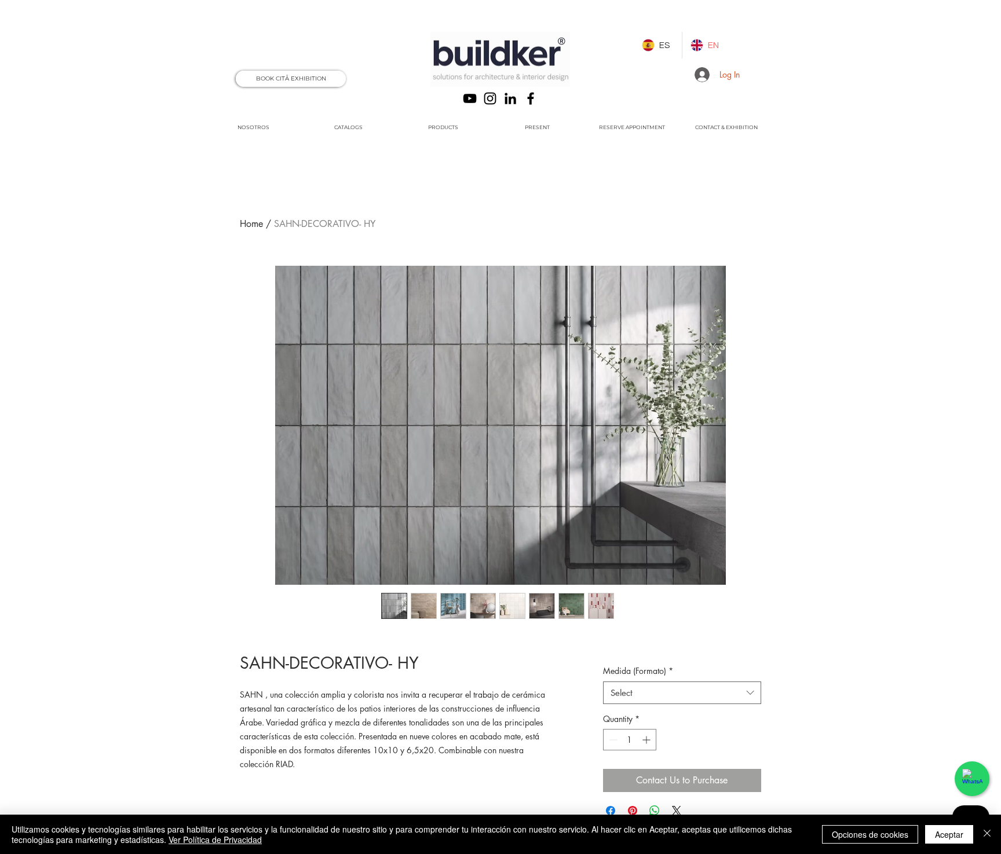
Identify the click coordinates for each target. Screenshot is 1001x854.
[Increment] (647, 740)
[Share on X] (677, 811)
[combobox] (682, 692)
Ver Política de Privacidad (215, 839)
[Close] (987, 834)
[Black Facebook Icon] (531, 98)
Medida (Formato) (638, 670)
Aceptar (949, 834)
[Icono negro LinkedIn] (510, 98)
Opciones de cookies (870, 834)
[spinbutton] (629, 740)
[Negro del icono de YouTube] (470, 98)
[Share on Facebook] (611, 811)
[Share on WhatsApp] (655, 811)
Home (251, 224)
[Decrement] (612, 740)
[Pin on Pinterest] (633, 811)
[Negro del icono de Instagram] (490, 98)
